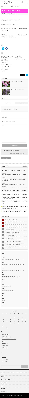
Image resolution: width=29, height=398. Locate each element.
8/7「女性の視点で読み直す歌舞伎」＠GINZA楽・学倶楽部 (14, 190)
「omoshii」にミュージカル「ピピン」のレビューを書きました (15, 194)
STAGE (2, 374)
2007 (3, 298)
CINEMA (3, 376)
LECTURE (3, 371)
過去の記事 (25, 166)
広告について (4, 347)
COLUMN (3, 388)
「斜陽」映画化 (18, 56)
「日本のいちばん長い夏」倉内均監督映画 (12, 244)
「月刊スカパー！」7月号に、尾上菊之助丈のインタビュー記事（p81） (15, 202)
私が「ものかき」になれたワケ (17, 89)
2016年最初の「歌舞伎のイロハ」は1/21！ (18, 153)
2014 (3, 262)
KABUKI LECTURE (5, 334)
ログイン (3, 354)
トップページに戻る (6, 158)
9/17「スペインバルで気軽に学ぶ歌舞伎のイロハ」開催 (13, 170)
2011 (3, 279)
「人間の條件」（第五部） (10, 229)
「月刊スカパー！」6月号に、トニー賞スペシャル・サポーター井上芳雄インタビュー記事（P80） (15, 207)
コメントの (5, 359)
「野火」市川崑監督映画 (9, 235)
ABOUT (3, 341)
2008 (3, 293)
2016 (3, 253)
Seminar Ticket (5, 345)
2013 (3, 268)
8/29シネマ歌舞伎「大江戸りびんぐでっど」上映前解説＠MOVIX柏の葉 (14, 180)
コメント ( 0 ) (7, 102)
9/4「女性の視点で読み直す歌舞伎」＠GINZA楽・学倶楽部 (14, 174)
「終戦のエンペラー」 (9, 247)
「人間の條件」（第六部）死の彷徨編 (12, 232)
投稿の (4, 357)
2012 (3, 274)
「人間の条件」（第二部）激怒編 (11, 222)
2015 (3, 257)
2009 (3, 288)
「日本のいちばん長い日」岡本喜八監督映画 (13, 241)
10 (20, 259)
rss (22, 2)
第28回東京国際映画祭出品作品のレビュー (11, 150)
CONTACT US (5, 343)
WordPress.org (4, 361)
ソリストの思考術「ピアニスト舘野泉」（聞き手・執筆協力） (14, 211)
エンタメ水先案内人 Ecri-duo (6, 2)
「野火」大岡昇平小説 (9, 238)
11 (23, 264)
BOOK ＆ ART (4, 382)
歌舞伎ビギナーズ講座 (6, 336)
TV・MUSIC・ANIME (5, 379)
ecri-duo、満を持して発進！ (17, 81)
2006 (3, 302)
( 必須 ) (4, 117)
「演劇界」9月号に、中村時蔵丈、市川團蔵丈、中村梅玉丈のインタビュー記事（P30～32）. (15, 198)
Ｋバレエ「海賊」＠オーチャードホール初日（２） (7, 66)
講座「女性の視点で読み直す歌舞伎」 (9, 339)
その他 (6, 6)
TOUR (2, 385)
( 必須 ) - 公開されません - (8, 121)
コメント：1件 (14, 13)
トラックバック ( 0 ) (21, 102)
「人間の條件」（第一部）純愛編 (11, 219)
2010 (3, 284)
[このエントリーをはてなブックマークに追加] (27, 75)
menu (26, 2)
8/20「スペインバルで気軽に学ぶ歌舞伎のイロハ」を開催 (7, 58)
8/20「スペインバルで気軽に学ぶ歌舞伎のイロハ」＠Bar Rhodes (13, 185)
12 (23, 259)
